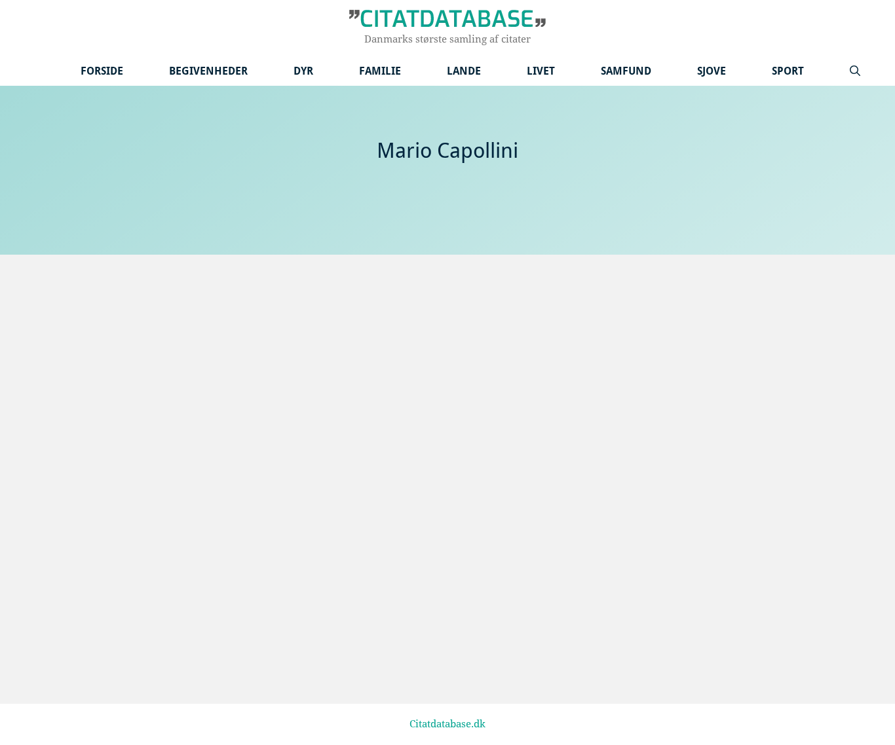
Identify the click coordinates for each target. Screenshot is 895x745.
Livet (541, 71)
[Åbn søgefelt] (855, 71)
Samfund (626, 71)
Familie (380, 71)
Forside (102, 71)
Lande (464, 71)
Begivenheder (208, 71)
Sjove (711, 71)
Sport (788, 71)
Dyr (303, 71)
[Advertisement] (447, 300)
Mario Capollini (123, 539)
